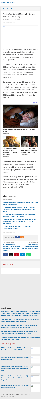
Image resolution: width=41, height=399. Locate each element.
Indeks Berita (24, 394)
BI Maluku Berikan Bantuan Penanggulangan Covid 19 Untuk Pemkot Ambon (11, 246)
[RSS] (22, 237)
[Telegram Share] (22, 254)
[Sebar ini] (5, 254)
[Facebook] (17, 237)
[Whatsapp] (28, 254)
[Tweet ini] (11, 254)
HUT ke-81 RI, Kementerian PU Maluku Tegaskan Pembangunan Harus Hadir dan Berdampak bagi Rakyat (19, 209)
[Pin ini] (16, 254)
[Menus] (38, 3)
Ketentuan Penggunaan (7, 396)
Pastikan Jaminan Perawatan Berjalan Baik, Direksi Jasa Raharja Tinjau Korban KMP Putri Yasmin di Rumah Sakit (19, 221)
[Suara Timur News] (7, 2)
